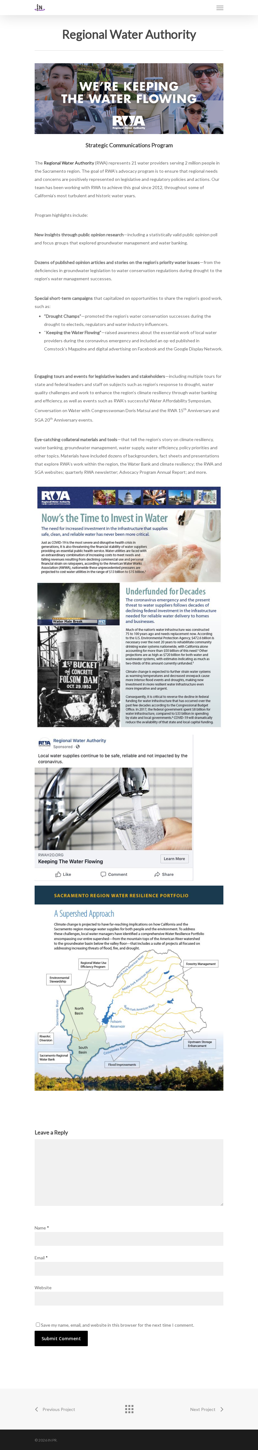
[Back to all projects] (129, 1407)
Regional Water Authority (69, 162)
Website (43, 1287)
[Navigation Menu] (219, 7)
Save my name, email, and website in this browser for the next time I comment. (117, 1325)
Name (42, 1227)
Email (41, 1257)
